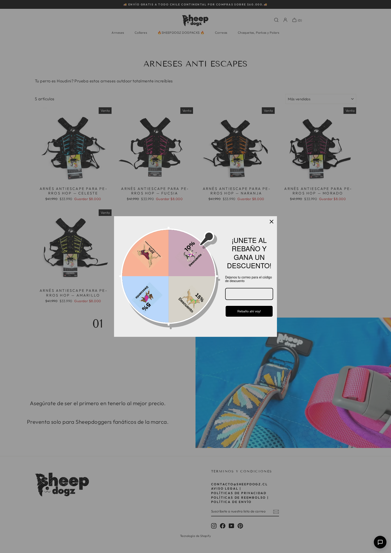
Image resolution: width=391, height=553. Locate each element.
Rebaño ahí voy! (249, 311)
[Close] (271, 221)
